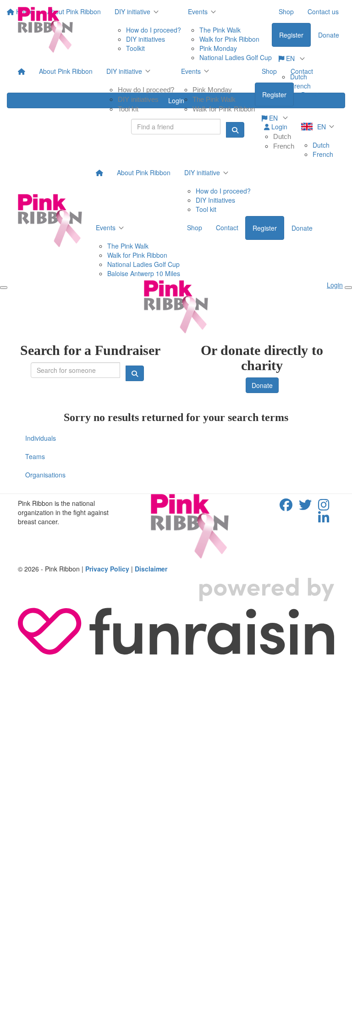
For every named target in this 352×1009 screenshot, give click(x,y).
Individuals (40, 438)
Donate (311, 94)
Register (274, 94)
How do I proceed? (146, 90)
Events (191, 71)
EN (273, 117)
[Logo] (45, 30)
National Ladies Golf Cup (143, 264)
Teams (35, 456)
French (283, 146)
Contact (302, 71)
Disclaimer (151, 568)
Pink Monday (212, 90)
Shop (269, 71)
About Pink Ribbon (66, 71)
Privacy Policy (107, 568)
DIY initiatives (138, 99)
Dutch (282, 136)
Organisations (45, 474)
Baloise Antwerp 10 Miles (143, 273)
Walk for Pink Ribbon (223, 109)
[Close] (348, 287)
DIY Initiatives (215, 200)
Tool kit (128, 109)
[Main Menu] (3, 287)
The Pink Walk (214, 99)
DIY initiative (124, 71)
